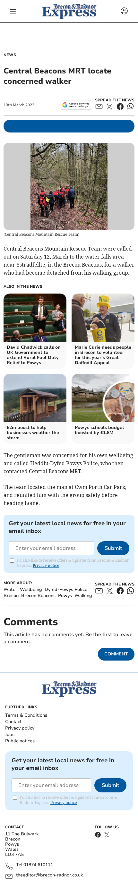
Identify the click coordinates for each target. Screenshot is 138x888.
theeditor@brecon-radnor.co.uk (49, 875)
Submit (113, 548)
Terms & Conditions (26, 715)
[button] (13, 11)
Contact (13, 722)
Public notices (20, 741)
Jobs (9, 734)
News (10, 54)
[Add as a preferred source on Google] (76, 105)
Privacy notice (46, 565)
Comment (116, 654)
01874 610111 (38, 865)
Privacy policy (19, 728)
